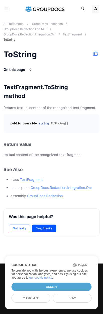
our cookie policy (40, 277)
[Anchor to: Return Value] (37, 144)
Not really (19, 228)
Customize (31, 298)
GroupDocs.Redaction (45, 196)
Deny (72, 298)
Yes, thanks (44, 228)
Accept (51, 286)
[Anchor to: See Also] (28, 169)
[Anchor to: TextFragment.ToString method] (95, 91)
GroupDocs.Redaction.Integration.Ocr (61, 187)
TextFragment (31, 179)
